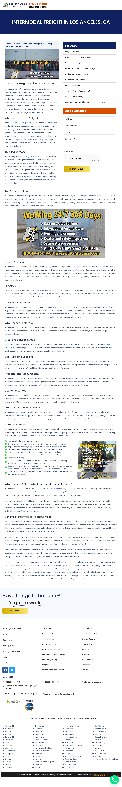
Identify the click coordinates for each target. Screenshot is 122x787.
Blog (4, 657)
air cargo (37, 290)
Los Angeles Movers (11, 628)
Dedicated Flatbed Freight (76, 74)
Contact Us (7, 640)
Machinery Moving (73, 85)
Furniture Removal (49, 644)
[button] (117, 5)
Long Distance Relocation (92, 634)
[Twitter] (12, 670)
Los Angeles (87, 644)
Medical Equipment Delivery (53, 654)
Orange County (88, 639)
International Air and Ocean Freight (80, 68)
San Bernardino (88, 659)
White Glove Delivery (74, 96)
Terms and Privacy (83, 719)
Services (16, 43)
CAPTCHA (69, 151)
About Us (6, 634)
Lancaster (86, 664)
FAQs (4, 662)
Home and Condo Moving (53, 634)
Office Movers (48, 639)
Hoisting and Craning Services (78, 57)
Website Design (47, 775)
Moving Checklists (11, 651)
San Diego (86, 670)
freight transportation (24, 123)
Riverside (85, 654)
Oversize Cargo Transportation (79, 91)
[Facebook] (5, 670)
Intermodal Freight (73, 63)
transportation (52, 488)
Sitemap (93, 719)
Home (8, 43)
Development (61, 775)
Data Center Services (51, 649)
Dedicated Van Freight (75, 80)
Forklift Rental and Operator (53, 670)
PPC (69, 775)
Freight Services (72, 51)
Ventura (85, 649)
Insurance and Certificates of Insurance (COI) (85, 102)
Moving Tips (8, 645)
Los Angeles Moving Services (34, 43)
